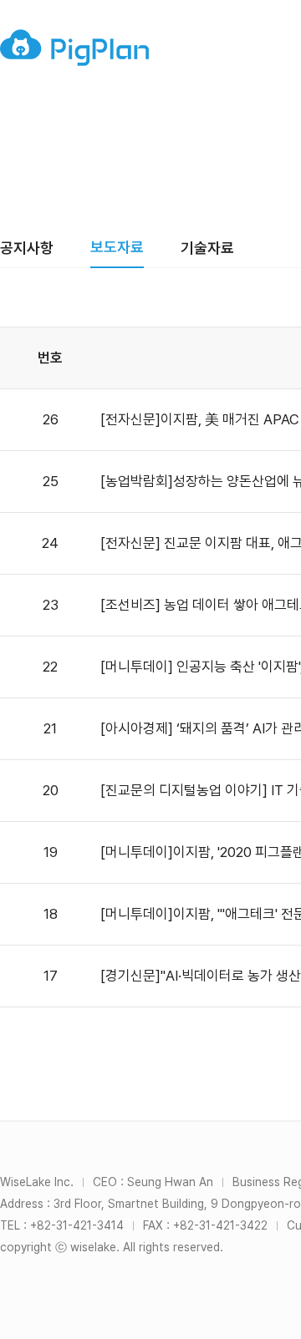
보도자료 (117, 247)
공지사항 (27, 247)
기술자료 (207, 247)
